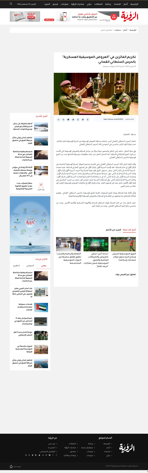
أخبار (125, 4)
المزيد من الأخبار (113, 230)
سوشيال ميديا (87, 447)
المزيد (47, 4)
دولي (89, 4)
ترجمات (90, 451)
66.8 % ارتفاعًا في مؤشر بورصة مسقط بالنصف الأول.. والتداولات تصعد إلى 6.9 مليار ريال (22, 171)
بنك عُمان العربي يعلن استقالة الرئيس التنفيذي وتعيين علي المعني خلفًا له (22, 292)
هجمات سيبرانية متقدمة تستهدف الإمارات (24, 307)
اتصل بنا (51, 447)
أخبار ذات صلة (129, 230)
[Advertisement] (74, 43)
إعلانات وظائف (69, 455)
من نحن (51, 443)
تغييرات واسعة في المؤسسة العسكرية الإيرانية (23, 349)
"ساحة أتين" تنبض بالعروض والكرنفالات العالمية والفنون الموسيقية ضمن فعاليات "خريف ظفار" (96, 260)
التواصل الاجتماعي (47, 451)
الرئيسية (134, 4)
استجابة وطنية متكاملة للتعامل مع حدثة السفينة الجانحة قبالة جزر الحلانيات (22, 155)
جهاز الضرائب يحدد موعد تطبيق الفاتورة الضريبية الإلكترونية (23, 186)
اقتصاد (117, 4)
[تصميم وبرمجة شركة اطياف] (15, 466)
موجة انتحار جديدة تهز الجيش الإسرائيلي (23, 334)
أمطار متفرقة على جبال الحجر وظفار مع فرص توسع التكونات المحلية (22, 126)
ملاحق (73, 451)
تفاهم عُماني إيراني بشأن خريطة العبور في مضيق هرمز (22, 140)
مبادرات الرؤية (77, 4)
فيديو (55, 4)
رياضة (108, 4)
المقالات (98, 4)
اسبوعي (30, 265)
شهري (16, 265)
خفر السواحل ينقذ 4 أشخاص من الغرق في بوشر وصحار (23, 321)
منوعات (64, 4)
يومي (43, 265)
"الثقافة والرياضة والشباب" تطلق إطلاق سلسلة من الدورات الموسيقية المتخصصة (68, 258)
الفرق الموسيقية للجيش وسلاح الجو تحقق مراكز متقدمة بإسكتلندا (124, 257)
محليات (117, 30)
